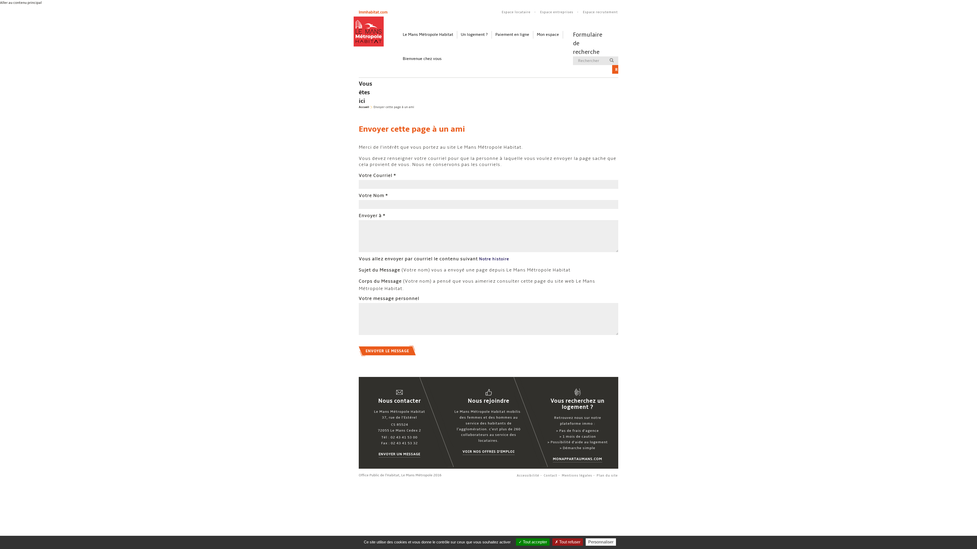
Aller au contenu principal (21, 3)
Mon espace (548, 34)
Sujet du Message (379, 270)
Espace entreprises (556, 12)
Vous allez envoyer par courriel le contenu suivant (418, 259)
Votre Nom (373, 195)
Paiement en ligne (512, 34)
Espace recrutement (600, 12)
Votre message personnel (389, 298)
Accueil (364, 107)
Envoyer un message (399, 454)
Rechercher (616, 69)
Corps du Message (380, 281)
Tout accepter (534, 542)
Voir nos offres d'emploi (489, 451)
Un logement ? (474, 34)
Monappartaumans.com (577, 459)
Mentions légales (577, 475)
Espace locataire (516, 12)
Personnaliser (600, 542)
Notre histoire (494, 259)
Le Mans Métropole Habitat (428, 34)
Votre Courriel (377, 175)
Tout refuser (569, 542)
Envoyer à (372, 215)
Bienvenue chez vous (422, 58)
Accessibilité (528, 475)
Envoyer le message (387, 351)
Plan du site (607, 475)
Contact (550, 475)
